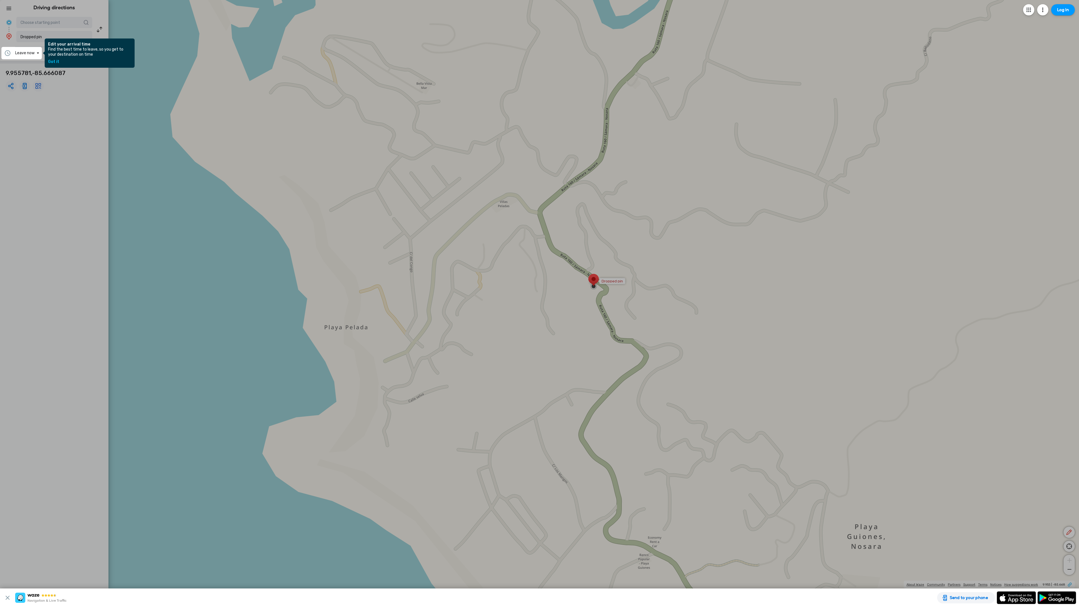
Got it (53, 62)
